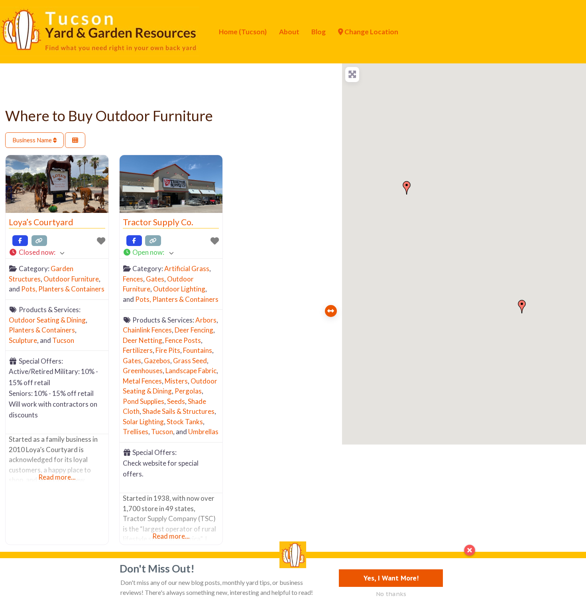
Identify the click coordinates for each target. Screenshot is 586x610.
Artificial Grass (186, 268)
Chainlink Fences (147, 330)
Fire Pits (167, 350)
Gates (155, 279)
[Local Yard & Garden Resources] (99, 31)
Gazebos (157, 360)
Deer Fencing (194, 330)
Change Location (370, 32)
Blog (318, 32)
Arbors (205, 320)
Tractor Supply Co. (158, 222)
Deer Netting (142, 340)
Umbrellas (203, 431)
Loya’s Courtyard (41, 222)
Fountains (197, 350)
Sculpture (23, 340)
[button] (57, 252)
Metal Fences (142, 381)
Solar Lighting (143, 421)
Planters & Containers (42, 330)
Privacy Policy (54, 571)
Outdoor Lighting (179, 289)
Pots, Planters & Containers (62, 289)
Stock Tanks (185, 421)
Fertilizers (138, 350)
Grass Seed (190, 360)
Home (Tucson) (243, 32)
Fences (133, 279)
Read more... (57, 477)
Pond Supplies (143, 401)
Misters (176, 381)
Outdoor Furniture (71, 279)
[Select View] (75, 140)
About (289, 32)
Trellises (135, 431)
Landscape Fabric (190, 370)
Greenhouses (143, 370)
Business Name (32, 140)
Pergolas (188, 391)
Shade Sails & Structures (178, 411)
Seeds (176, 401)
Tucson (63, 340)
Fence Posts (183, 340)
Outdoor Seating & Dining (47, 320)
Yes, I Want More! (391, 577)
